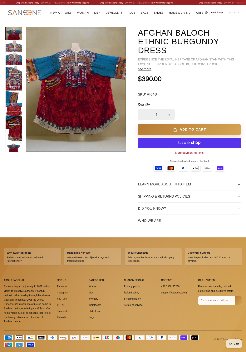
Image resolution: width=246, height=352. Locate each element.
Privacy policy (132, 286)
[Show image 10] (13, 149)
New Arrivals (61, 12)
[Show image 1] (13, 35)
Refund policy (131, 292)
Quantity (144, 104)
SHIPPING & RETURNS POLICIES (164, 196)
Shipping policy (132, 298)
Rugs (131, 12)
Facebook (62, 286)
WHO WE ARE (149, 221)
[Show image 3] (13, 60)
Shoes (159, 12)
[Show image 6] (13, 99)
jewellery (93, 298)
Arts (199, 12)
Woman (83, 12)
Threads (61, 317)
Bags (145, 12)
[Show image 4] (13, 73)
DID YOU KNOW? (152, 208)
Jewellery (114, 12)
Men (97, 12)
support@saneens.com (174, 292)
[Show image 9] (13, 137)
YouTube (62, 298)
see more (144, 69)
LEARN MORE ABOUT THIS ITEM (164, 184)
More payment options (189, 152)
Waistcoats (95, 304)
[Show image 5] (13, 86)
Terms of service (133, 304)
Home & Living (180, 12)
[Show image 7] (13, 111)
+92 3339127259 (170, 286)
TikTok (60, 304)
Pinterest (62, 311)
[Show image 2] (13, 48)
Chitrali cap (95, 311)
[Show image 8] (13, 124)
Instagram (62, 292)
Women (93, 286)
